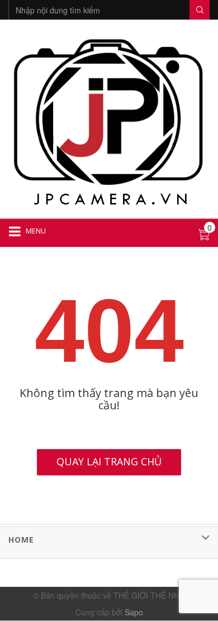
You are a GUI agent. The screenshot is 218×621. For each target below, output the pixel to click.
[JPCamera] (109, 120)
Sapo (134, 612)
